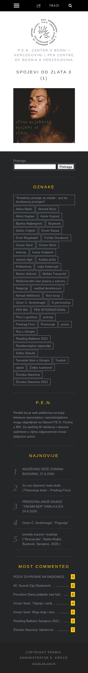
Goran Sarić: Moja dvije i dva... (35, 612)
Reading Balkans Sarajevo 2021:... (38, 621)
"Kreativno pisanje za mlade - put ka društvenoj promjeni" (41, 199)
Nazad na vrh (42, 663)
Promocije (48, 324)
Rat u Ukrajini (25, 331)
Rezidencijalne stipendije (33, 346)
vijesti (20, 367)
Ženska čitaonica (28, 374)
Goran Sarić (24, 245)
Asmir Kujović (50, 216)
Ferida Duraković (56, 238)
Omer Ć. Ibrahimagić (31, 302)
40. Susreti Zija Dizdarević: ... (34, 585)
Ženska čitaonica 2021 (32, 382)
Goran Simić (47, 245)
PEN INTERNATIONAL (50, 310)
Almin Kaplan (25, 216)
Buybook (54, 223)
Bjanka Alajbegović (29, 223)
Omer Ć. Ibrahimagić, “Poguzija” (45, 523)
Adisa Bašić (24, 209)
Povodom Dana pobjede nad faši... (38, 594)
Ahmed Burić (47, 209)
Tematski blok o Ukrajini (32, 360)
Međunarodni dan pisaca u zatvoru (40, 281)
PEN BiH (22, 310)
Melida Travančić (54, 274)
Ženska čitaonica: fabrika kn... (34, 630)
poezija (48, 317)
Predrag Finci (25, 324)
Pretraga (19, 160)
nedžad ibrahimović (48, 288)
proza (65, 324)
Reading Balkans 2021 (32, 338)
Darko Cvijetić (25, 230)
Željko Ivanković (41, 367)
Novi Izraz (53, 295)
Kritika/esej (23, 266)
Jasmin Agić (24, 259)
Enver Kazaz (50, 230)
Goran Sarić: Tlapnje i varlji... (34, 603)
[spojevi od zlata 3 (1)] (44, 142)
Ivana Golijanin (42, 252)
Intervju (21, 252)
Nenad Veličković (28, 295)
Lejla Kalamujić (48, 266)
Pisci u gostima (26, 317)
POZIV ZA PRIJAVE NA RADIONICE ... (40, 577)
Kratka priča (47, 259)
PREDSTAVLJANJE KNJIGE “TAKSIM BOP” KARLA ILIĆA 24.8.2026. (42, 506)
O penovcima (60, 302)
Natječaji (22, 288)
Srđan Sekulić (25, 353)
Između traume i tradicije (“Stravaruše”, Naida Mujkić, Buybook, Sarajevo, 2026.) (42, 539)
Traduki (60, 360)
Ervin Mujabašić (27, 238)
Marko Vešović (26, 274)
